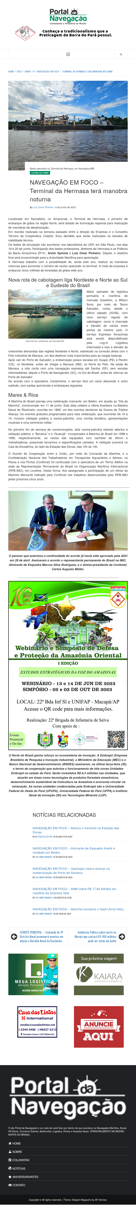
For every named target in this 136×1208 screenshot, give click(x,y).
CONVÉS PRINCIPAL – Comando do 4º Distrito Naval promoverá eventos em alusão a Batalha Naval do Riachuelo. (41, 936)
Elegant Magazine (81, 1199)
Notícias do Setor (43, 836)
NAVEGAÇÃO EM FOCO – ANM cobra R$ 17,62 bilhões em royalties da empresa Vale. (74, 891)
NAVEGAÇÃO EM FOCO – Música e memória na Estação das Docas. (76, 830)
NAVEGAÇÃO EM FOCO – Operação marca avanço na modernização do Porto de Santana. (71, 870)
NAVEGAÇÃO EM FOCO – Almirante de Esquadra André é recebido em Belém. (74, 850)
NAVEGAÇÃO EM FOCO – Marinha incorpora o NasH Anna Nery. (78, 909)
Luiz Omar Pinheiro (43, 207)
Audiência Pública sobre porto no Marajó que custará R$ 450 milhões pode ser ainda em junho (95, 936)
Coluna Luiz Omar (40, 172)
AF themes (100, 1199)
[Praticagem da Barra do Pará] (68, 32)
